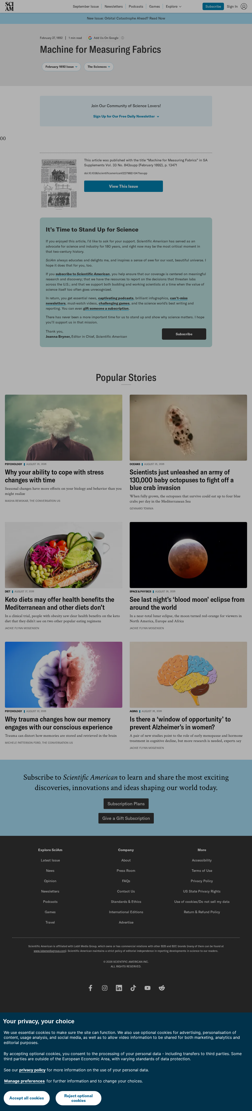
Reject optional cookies (78, 1098)
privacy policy (32, 1069)
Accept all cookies (26, 1097)
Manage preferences (24, 1080)
